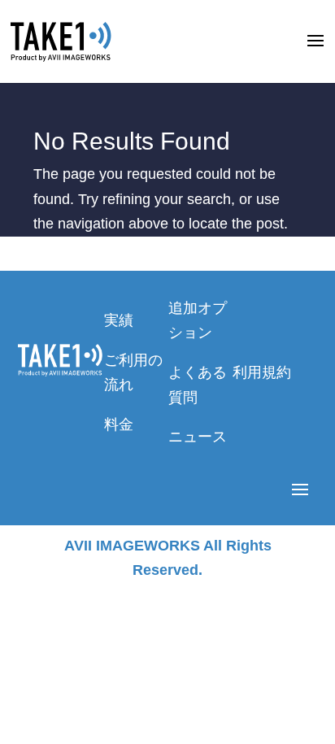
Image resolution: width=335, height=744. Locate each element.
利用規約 (262, 372)
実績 (118, 320)
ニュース (197, 437)
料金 (118, 424)
